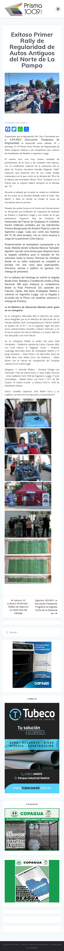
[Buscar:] (32, 632)
